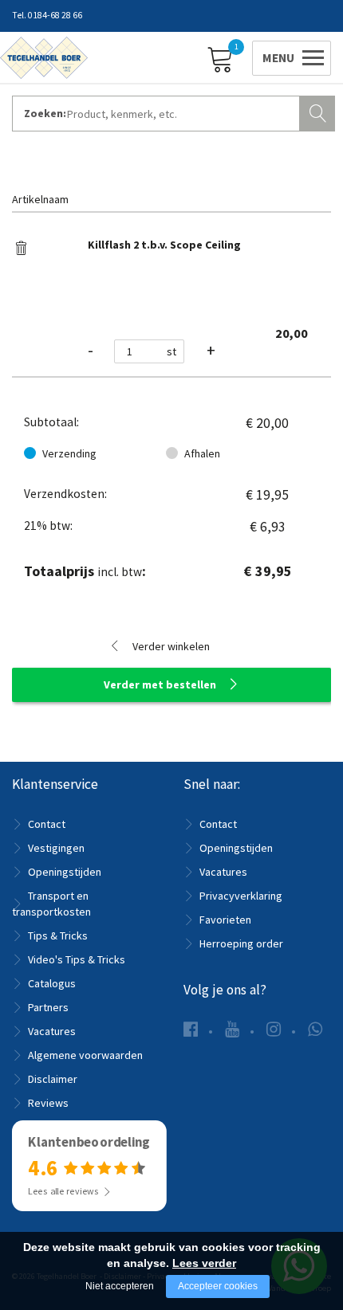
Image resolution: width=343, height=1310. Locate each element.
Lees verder (204, 1263)
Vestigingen (56, 848)
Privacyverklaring (240, 895)
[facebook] (190, 1029)
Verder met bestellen (160, 684)
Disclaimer (52, 1079)
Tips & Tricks (58, 935)
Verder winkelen (171, 646)
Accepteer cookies (218, 1286)
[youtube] (232, 1029)
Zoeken (319, 111)
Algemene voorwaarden (85, 1055)
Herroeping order (241, 943)
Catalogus (52, 983)
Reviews (48, 1103)
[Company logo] (44, 56)
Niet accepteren (119, 1286)
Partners (48, 1007)
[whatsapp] (315, 1029)
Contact (46, 824)
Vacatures (52, 1031)
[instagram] (273, 1029)
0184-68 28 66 (55, 15)
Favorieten (225, 919)
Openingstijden (64, 872)
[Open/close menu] (288, 56)
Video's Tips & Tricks (76, 959)
